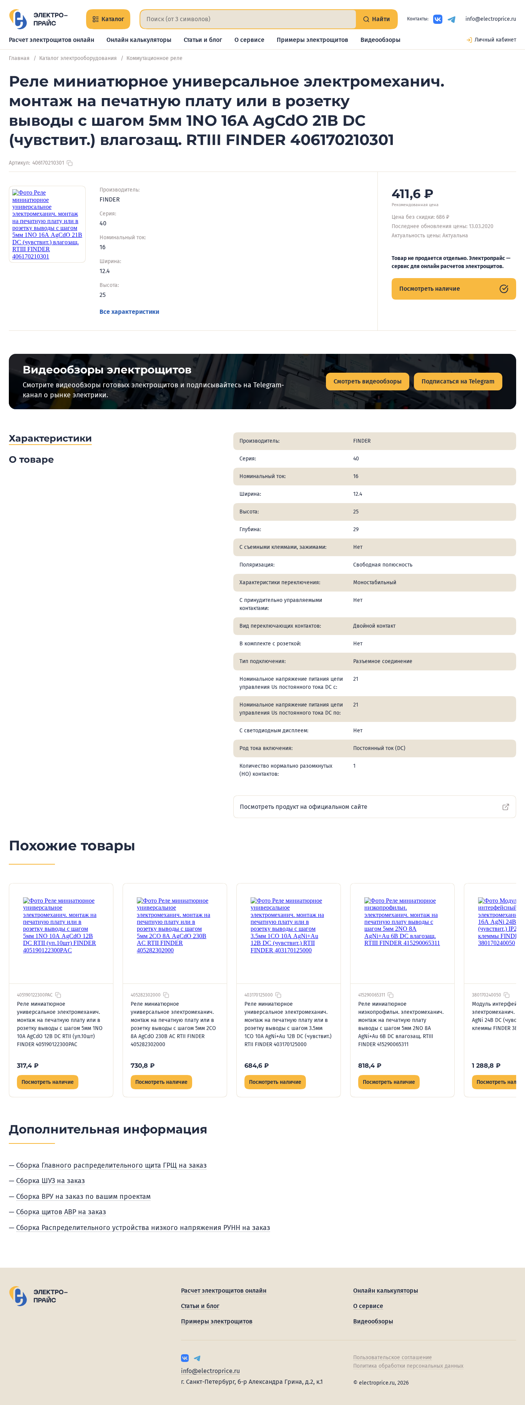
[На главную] (38, 19)
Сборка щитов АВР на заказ (61, 1212)
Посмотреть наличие (429, 288)
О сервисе (249, 39)
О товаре (31, 459)
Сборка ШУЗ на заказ (50, 1181)
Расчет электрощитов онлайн (51, 39)
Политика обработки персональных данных (408, 1366)
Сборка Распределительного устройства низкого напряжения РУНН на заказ (143, 1227)
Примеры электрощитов (312, 39)
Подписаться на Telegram (458, 381)
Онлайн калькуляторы (138, 39)
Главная (19, 58)
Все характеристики (129, 311)
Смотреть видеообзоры (368, 381)
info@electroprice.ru (490, 19)
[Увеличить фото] (47, 224)
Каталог (112, 19)
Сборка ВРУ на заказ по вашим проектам (83, 1196)
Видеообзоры (380, 39)
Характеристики (50, 438)
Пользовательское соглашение (392, 1357)
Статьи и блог (203, 39)
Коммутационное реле (154, 58)
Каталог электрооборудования (78, 58)
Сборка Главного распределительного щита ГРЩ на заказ (111, 1165)
